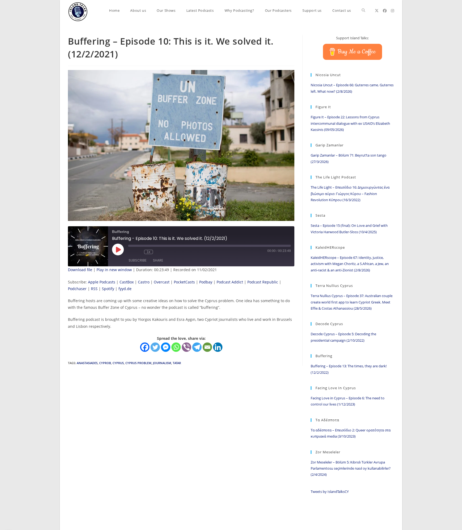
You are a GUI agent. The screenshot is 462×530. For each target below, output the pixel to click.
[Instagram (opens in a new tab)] (392, 11)
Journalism (162, 363)
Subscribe (138, 260)
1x (148, 252)
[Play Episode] (118, 249)
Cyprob (105, 363)
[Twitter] (155, 347)
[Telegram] (197, 347)
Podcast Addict (230, 282)
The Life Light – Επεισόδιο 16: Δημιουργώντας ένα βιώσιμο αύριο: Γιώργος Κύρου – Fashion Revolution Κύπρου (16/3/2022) (350, 193)
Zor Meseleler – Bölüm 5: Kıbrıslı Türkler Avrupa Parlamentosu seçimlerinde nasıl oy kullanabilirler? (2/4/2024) (351, 468)
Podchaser (77, 288)
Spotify (108, 288)
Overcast (162, 282)
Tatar (177, 363)
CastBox (127, 282)
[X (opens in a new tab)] (377, 11)
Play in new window (114, 269)
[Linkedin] (217, 347)
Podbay (205, 282)
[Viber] (186, 347)
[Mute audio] (130, 252)
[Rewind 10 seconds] (138, 252)
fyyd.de (125, 288)
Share (158, 260)
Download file (80, 269)
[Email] (207, 347)
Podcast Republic (262, 282)
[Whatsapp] (176, 347)
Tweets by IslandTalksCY (330, 491)
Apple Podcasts (101, 282)
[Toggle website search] (363, 11)
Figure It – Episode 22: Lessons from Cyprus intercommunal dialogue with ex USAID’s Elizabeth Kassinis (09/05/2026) (350, 123)
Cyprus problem (138, 363)
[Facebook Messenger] (165, 347)
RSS (94, 288)
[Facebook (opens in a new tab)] (385, 11)
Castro (143, 282)
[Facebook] (144, 347)
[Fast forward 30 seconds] (158, 252)
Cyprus (118, 363)
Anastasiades (87, 363)
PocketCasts (184, 282)
